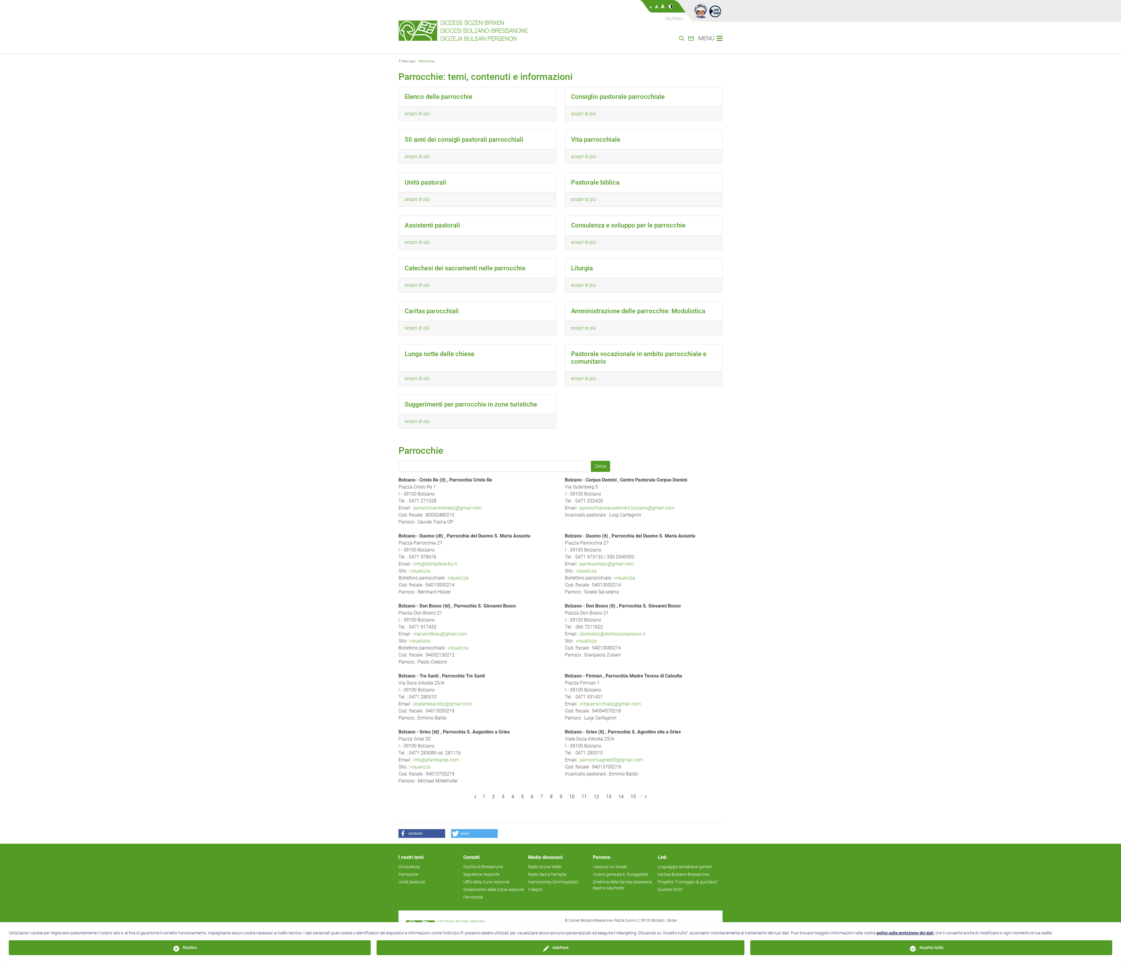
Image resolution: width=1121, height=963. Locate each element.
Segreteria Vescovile (481, 874)
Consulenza (409, 866)
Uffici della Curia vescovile (486, 882)
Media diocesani (545, 857)
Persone (601, 857)
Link (662, 857)
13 (608, 796)
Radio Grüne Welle (544, 866)
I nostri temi (411, 857)
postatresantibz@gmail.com (442, 704)
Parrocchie (426, 61)
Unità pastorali (411, 882)
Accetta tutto (931, 947)
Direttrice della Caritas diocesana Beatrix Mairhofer (622, 885)
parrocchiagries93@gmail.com (611, 760)
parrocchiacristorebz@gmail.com (447, 508)
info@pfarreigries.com (436, 760)
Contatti (471, 857)
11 (584, 796)
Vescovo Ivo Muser (610, 866)
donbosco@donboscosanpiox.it (612, 634)
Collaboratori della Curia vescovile (493, 889)
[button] (421, 833)
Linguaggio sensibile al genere (684, 866)
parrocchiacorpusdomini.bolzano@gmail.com (627, 508)
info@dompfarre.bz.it (435, 564)
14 (621, 796)
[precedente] (475, 797)
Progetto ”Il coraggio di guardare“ (688, 882)
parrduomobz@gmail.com (607, 564)
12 (596, 796)
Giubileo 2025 (670, 889)
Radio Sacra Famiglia (547, 874)
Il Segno (535, 889)
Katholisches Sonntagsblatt (553, 882)
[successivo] (646, 797)
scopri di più (417, 113)
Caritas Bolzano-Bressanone (683, 874)
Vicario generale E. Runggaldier (621, 874)
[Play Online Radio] (715, 11)
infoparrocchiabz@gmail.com (610, 704)
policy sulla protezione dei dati (905, 933)
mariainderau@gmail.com (440, 634)
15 (633, 796)
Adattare (560, 947)
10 (572, 796)
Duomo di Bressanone (483, 866)
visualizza (420, 571)
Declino (190, 947)
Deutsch (674, 18)
